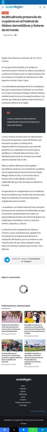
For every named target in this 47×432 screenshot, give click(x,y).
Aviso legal (23, 405)
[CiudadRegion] (14, 7)
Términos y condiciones (38, 411)
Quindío (5, 13)
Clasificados (23, 394)
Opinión (23, 391)
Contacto (23, 400)
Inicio (23, 386)
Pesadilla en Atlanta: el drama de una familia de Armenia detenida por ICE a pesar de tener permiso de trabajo (34, 329)
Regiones (23, 389)
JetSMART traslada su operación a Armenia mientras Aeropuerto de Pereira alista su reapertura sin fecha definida (33, 358)
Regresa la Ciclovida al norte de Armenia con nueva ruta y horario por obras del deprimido (11, 328)
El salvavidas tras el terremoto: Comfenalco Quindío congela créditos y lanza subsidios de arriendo (12, 357)
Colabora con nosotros (23, 402)
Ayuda (23, 397)
